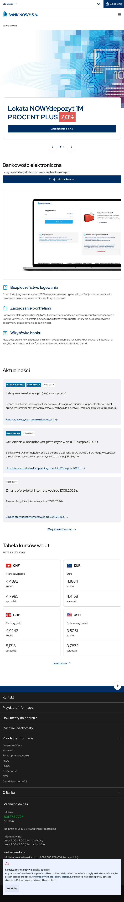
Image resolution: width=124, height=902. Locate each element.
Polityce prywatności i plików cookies (51, 876)
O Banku (9, 792)
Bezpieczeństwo (12, 745)
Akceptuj (12, 888)
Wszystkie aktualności (59, 529)
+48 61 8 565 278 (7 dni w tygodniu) (57, 857)
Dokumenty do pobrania (20, 718)
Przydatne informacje (18, 707)
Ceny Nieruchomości (15, 781)
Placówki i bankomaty (18, 728)
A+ (99, 4)
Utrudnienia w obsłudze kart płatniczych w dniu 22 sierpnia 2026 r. (45, 468)
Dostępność (10, 771)
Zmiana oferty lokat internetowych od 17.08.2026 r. (36, 517)
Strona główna (10, 25)
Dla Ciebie (10, 4)
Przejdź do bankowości (62, 179)
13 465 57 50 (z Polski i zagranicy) (36, 828)
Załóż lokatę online (77, 129)
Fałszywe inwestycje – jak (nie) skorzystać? (31, 420)
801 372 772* (13, 817)
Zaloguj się (116, 4)
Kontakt (8, 697)
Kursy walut (9, 750)
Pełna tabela (60, 663)
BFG (5, 776)
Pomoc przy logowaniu (16, 755)
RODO (6, 766)
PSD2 (6, 760)
